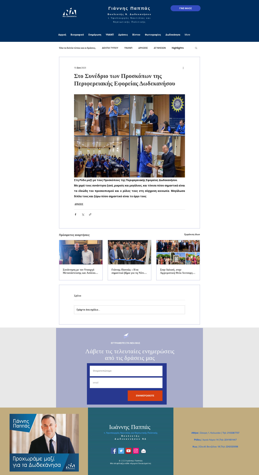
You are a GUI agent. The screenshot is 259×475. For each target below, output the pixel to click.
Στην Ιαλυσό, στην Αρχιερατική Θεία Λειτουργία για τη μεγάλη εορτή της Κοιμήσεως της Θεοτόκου (177, 271)
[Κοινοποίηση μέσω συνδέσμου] (90, 214)
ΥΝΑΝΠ (128, 47)
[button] (196, 48)
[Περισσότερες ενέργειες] (183, 68)
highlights (178, 47)
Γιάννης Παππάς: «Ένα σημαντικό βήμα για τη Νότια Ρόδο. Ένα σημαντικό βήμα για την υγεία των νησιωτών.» (129, 271)
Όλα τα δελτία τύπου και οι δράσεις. (77, 47)
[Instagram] (136, 451)
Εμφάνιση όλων (192, 234)
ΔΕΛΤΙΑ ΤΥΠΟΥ (110, 47)
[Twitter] (121, 451)
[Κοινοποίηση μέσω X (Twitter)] (82, 214)
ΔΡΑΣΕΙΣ (143, 47)
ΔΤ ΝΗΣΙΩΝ (160, 47)
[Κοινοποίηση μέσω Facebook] (75, 214)
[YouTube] (128, 451)
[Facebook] (114, 451)
